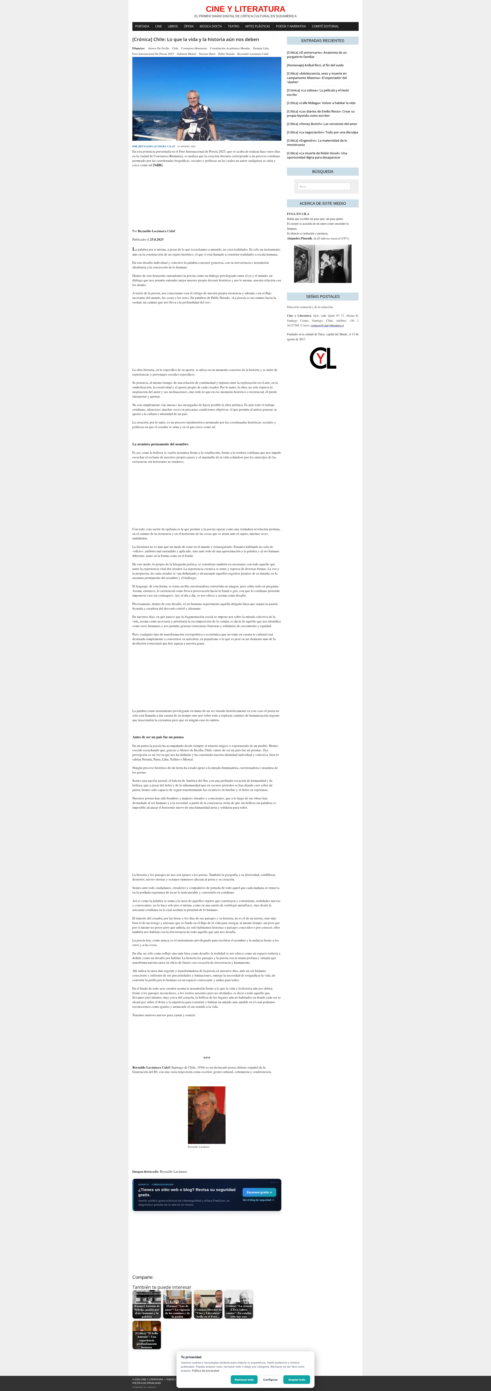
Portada (142, 26)
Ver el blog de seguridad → (258, 1199)
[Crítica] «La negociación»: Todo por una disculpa (322, 132)
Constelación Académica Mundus (230, 48)
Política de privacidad (146, 1383)
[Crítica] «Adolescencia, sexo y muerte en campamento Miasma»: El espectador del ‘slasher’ (317, 77)
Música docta (211, 26)
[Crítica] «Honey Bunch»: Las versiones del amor (322, 124)
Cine (158, 26)
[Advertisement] (206, 198)
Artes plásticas (257, 26)
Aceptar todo (296, 1379)
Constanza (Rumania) (194, 48)
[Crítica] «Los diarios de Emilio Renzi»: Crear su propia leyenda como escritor (321, 113)
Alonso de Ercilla (158, 48)
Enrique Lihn (261, 48)
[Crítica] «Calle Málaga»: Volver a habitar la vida (321, 103)
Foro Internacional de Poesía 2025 (153, 54)
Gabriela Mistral (186, 54)
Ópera (189, 26)
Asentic (151, 1387)
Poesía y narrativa (291, 26)
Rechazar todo (244, 1379)
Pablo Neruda (226, 54)
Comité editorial (325, 26)
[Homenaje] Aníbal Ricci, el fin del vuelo (315, 65)
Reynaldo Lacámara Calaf (253, 54)
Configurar (270, 1379)
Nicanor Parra (207, 54)
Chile (175, 48)
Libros (173, 26)
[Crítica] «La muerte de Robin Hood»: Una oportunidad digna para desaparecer (317, 155)
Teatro (233, 26)
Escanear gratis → (259, 1192)
